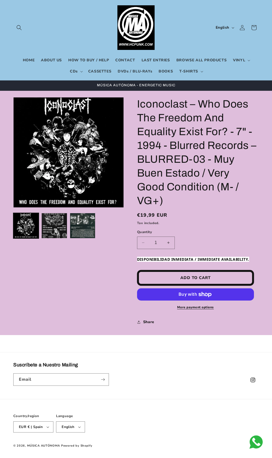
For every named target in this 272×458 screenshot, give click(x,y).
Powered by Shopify (76, 446)
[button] (19, 27)
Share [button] (148, 321)
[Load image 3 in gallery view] (82, 225)
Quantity (144, 232)
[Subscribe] (103, 379)
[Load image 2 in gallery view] (54, 225)
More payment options (195, 307)
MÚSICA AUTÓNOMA (43, 446)
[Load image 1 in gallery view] (26, 225)
